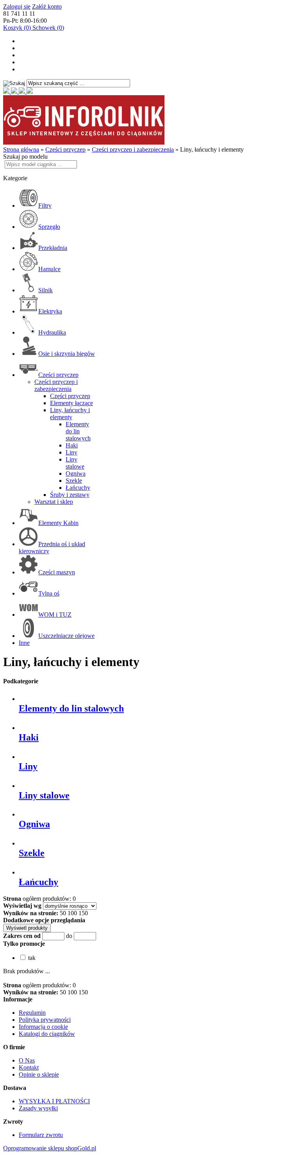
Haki (72, 445)
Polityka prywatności (45, 1019)
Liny (71, 452)
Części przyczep (70, 396)
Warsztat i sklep (53, 501)
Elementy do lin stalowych (78, 431)
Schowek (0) (48, 27)
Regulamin (32, 1012)
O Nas (27, 1060)
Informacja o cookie (43, 1026)
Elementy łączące (71, 403)
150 (83, 913)
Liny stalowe (75, 463)
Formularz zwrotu (41, 1134)
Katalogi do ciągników (47, 1033)
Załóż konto (47, 6)
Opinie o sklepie (39, 1074)
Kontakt (29, 1067)
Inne (24, 642)
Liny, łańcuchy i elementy (70, 413)
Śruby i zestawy (69, 494)
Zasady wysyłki (38, 1108)
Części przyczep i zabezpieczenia (56, 385)
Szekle (74, 480)
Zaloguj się (16, 6)
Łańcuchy (78, 487)
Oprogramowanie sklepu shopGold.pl (49, 1148)
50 (63, 913)
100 (72, 913)
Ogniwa (76, 473)
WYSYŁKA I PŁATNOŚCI (54, 1101)
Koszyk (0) (17, 27)
